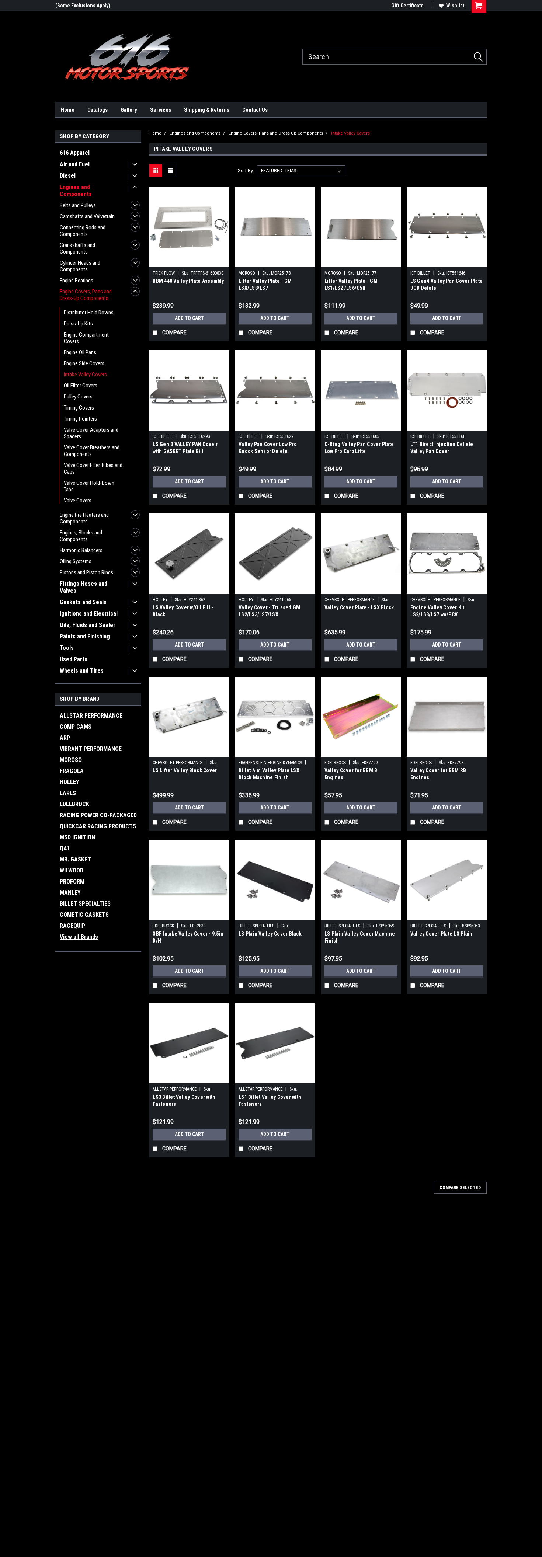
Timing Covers (79, 407)
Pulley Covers (78, 396)
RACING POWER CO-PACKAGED (98, 815)
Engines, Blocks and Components (81, 536)
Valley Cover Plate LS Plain (441, 934)
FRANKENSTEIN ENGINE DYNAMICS (270, 762)
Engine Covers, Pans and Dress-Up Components (86, 295)
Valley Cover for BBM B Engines (351, 773)
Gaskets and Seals (83, 602)
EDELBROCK (74, 804)
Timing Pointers (80, 418)
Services (160, 110)
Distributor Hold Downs (89, 312)
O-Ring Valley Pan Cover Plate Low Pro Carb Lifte (359, 447)
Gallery (129, 110)
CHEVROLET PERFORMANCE (349, 599)
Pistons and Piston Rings (86, 572)
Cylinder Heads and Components (80, 266)
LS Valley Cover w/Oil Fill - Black (183, 611)
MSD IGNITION (77, 837)
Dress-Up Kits (78, 323)
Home (67, 110)
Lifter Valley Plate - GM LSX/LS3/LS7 (265, 284)
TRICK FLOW (164, 273)
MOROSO (71, 759)
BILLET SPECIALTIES (85, 903)
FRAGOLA (72, 770)
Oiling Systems (75, 561)
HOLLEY (69, 782)
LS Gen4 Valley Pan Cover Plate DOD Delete (446, 284)
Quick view (189, 262)
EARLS (68, 793)
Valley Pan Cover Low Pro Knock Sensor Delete (268, 447)
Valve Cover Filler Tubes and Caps (93, 468)
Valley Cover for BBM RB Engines (438, 773)
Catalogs (97, 110)
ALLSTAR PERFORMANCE (91, 715)
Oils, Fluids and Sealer (87, 624)
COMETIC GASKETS (84, 914)
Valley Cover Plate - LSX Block (359, 607)
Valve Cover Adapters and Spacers (91, 433)
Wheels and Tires (82, 670)
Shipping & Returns (206, 110)
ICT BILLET (420, 273)
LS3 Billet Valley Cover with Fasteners (184, 1100)
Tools (67, 647)
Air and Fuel (75, 164)
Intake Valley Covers (85, 374)
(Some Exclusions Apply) (82, 5)
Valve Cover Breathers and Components (91, 450)
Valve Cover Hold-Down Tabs (89, 486)
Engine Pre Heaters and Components (84, 518)
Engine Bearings (76, 280)
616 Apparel (75, 152)
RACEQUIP (72, 925)
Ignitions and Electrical (89, 613)
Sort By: (246, 170)
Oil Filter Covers (80, 385)
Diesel (68, 175)
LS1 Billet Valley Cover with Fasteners (270, 1100)
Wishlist (455, 5)
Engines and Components (76, 191)
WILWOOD (71, 870)
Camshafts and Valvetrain (87, 216)
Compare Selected (460, 1187)
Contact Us (255, 110)
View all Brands (79, 936)
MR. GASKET (75, 859)
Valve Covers (77, 500)
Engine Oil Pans (80, 352)
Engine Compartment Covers (86, 338)
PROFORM (72, 881)
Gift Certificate (407, 5)
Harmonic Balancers (81, 550)
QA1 (65, 848)
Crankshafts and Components (77, 248)
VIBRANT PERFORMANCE (91, 748)
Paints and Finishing (85, 636)
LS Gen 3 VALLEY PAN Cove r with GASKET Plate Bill (185, 447)
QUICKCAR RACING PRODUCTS (98, 826)
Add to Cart (189, 318)
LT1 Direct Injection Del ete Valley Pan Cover (441, 447)
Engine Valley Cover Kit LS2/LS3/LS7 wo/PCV (437, 611)
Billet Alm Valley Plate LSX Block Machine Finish (269, 773)
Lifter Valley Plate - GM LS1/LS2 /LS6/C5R (351, 284)
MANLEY (70, 892)
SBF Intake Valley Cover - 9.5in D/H (188, 937)
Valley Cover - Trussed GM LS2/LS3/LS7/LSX (269, 611)
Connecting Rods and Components (82, 230)
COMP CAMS (75, 726)
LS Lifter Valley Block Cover (185, 770)
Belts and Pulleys (78, 205)
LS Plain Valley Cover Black (270, 934)
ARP (65, 737)
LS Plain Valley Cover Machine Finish (359, 937)
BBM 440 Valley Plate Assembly (188, 281)
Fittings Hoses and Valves (83, 587)
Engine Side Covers (84, 363)
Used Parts (73, 659)
